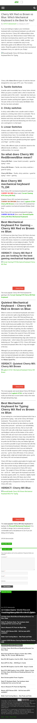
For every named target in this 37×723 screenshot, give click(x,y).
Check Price (19, 288)
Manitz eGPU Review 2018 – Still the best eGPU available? (15, 632)
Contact (7, 716)
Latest (11, 645)
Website (3, 581)
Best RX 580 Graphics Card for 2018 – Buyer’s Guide (17, 666)
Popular (5, 645)
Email (3, 576)
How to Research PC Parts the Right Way (13, 627)
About (2, 716)
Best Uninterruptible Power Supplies (12, 677)
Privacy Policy (13, 716)
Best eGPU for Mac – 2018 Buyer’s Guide (13, 663)
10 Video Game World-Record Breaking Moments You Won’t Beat (17, 617)
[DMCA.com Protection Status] (23, 700)
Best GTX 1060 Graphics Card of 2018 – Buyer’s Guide (17, 670)
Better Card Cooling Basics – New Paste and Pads (16, 636)
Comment (4, 557)
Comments (18, 645)
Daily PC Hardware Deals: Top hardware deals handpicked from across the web (15, 622)
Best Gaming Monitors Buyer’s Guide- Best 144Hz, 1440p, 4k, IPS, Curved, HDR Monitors (16, 654)
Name (3, 571)
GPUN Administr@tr (10, 24)
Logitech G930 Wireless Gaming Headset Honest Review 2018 (18, 641)
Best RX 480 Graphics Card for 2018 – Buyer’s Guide (17, 659)
